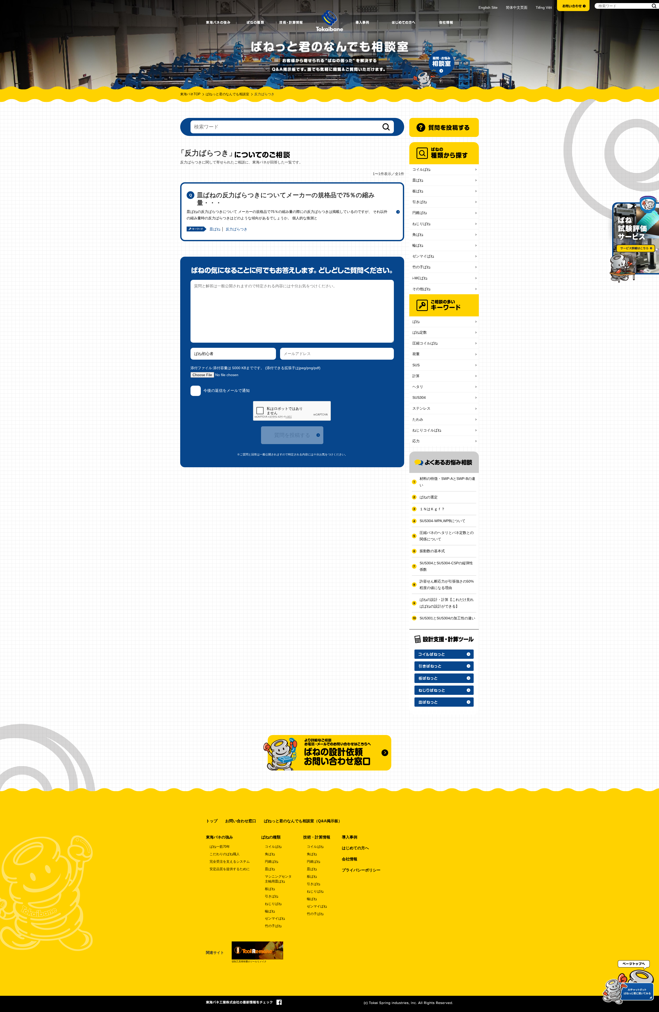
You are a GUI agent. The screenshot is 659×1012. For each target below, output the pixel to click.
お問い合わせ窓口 (240, 821)
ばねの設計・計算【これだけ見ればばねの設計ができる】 (447, 603)
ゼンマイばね (423, 256)
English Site (488, 7)
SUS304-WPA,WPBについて (442, 521)
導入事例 (349, 837)
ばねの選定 (429, 497)
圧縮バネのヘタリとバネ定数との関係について (447, 536)
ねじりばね (421, 224)
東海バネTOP (190, 94)
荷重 (416, 354)
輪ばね (417, 245)
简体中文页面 (516, 7)
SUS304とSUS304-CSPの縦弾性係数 (446, 566)
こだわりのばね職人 (225, 854)
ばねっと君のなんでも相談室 (227, 94)
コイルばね (421, 169)
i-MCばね (419, 278)
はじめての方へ (355, 848)
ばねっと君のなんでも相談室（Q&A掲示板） (303, 821)
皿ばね (215, 229)
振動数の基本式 (432, 551)
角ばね (417, 234)
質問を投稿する (292, 435)
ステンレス (421, 408)
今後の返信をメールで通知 (226, 390)
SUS (416, 365)
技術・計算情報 (316, 837)
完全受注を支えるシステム (230, 861)
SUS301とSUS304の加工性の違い (447, 618)
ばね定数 (419, 332)
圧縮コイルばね (425, 343)
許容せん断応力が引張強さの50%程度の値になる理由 (447, 584)
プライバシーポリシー (361, 870)
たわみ (417, 419)
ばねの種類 (271, 837)
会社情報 (349, 859)
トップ (212, 821)
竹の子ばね (421, 267)
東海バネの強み (219, 837)
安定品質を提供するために (230, 869)
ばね (416, 321)
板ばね (417, 191)
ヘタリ (417, 387)
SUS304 (419, 397)
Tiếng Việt (544, 7)
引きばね (419, 202)
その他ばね (421, 289)
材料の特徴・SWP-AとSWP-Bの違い (447, 482)
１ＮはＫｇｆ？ (432, 509)
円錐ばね (419, 213)
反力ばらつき (236, 229)
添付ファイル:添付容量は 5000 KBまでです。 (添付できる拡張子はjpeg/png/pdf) (255, 368)
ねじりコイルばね (426, 430)
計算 (416, 376)
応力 (416, 441)
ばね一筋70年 (220, 847)
